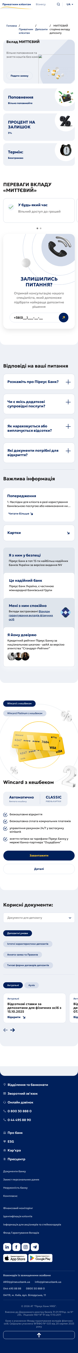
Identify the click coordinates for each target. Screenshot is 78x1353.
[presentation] (5, 1030)
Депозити (41, 29)
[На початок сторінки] (39, 1335)
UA (68, 4)
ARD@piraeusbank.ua (16, 1282)
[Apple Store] (15, 1258)
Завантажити (39, 855)
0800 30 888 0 (35, 1288)
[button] (37, 228)
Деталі (39, 869)
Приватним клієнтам (26, 31)
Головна (11, 25)
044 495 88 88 (12, 1288)
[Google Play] (40, 1258)
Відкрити (13, 1017)
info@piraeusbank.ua (48, 1282)
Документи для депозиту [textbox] (24, 917)
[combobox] (39, 918)
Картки (14, 532)
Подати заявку (19, 75)
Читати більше (18, 513)
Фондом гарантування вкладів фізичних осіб (31, 615)
